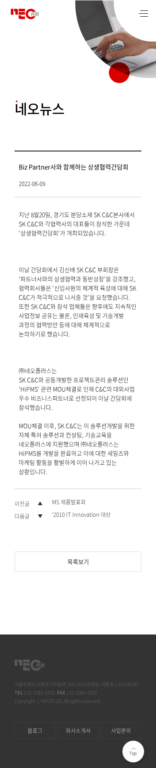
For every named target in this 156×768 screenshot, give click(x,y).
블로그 (34, 730)
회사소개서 (78, 730)
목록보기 (78, 561)
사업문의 (121, 730)
